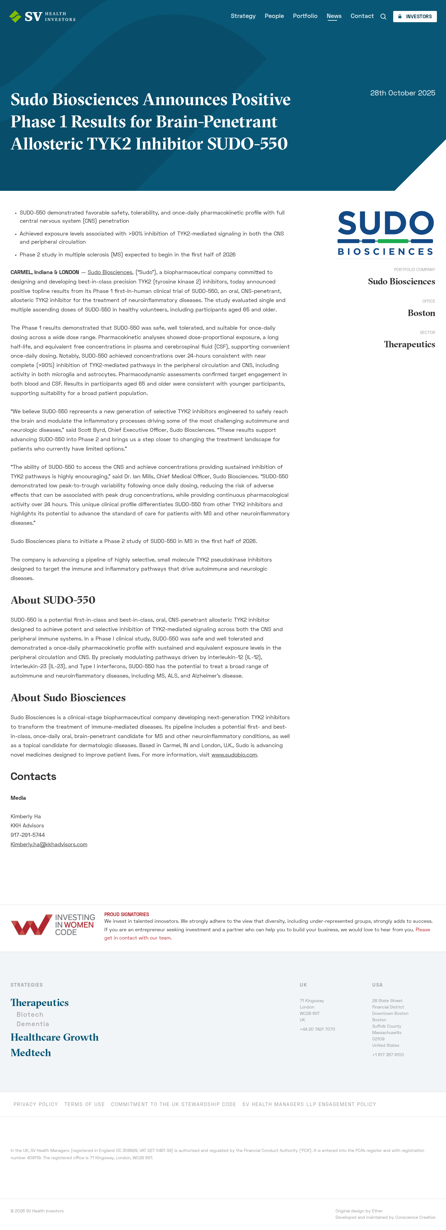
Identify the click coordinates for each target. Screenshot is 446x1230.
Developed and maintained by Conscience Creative (385, 1218)
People (274, 16)
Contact (362, 16)
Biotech (30, 1015)
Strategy (243, 16)
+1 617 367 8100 (388, 1055)
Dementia (33, 1024)
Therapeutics (409, 344)
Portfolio (305, 16)
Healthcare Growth (55, 1037)
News (334, 16)
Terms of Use (84, 1105)
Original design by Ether (359, 1211)
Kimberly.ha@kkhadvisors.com (49, 844)
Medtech (31, 1052)
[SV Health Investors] (42, 16)
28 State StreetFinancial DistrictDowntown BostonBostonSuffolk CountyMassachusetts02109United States (390, 1023)
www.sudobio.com (234, 755)
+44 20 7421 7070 (317, 1030)
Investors (418, 17)
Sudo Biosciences (110, 272)
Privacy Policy (36, 1105)
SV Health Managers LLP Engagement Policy (309, 1105)
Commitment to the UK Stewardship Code (173, 1105)
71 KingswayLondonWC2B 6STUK (312, 1010)
